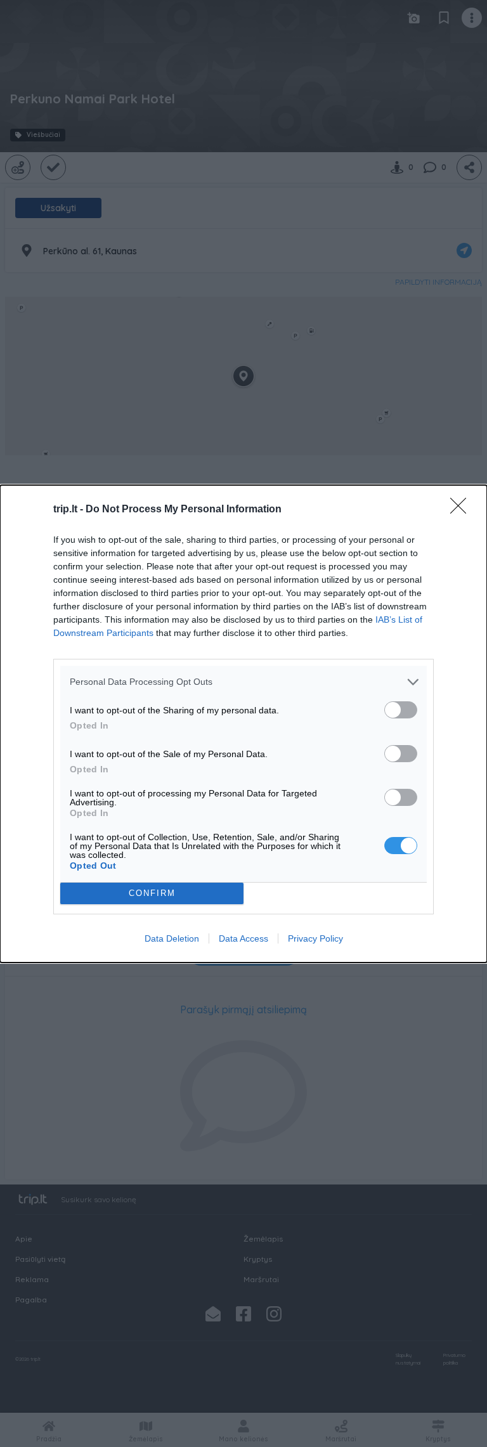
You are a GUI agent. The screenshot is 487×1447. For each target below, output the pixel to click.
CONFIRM (152, 893)
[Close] (462, 510)
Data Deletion (172, 938)
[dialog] (243, 724)
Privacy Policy (315, 938)
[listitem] (243, 682)
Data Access (243, 938)
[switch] (400, 709)
